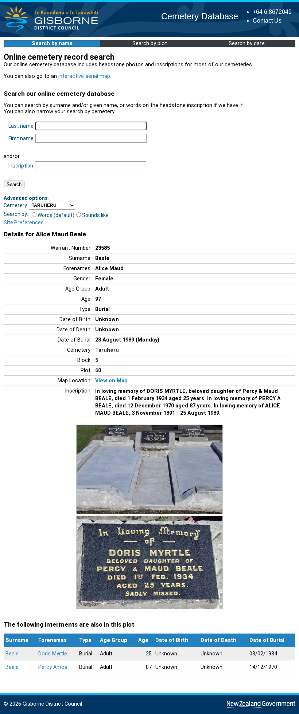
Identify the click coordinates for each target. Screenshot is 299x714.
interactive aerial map (84, 76)
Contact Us (267, 20)
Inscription (20, 166)
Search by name (52, 43)
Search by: (16, 214)
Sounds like (95, 215)
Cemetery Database (199, 16)
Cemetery (15, 205)
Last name (21, 126)
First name (21, 138)
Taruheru (107, 350)
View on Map (111, 381)
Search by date (247, 43)
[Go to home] (53, 32)
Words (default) (56, 215)
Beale (12, 654)
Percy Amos (52, 667)
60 (98, 370)
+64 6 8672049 (272, 12)
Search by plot (149, 43)
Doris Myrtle (52, 654)
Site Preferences (24, 222)
